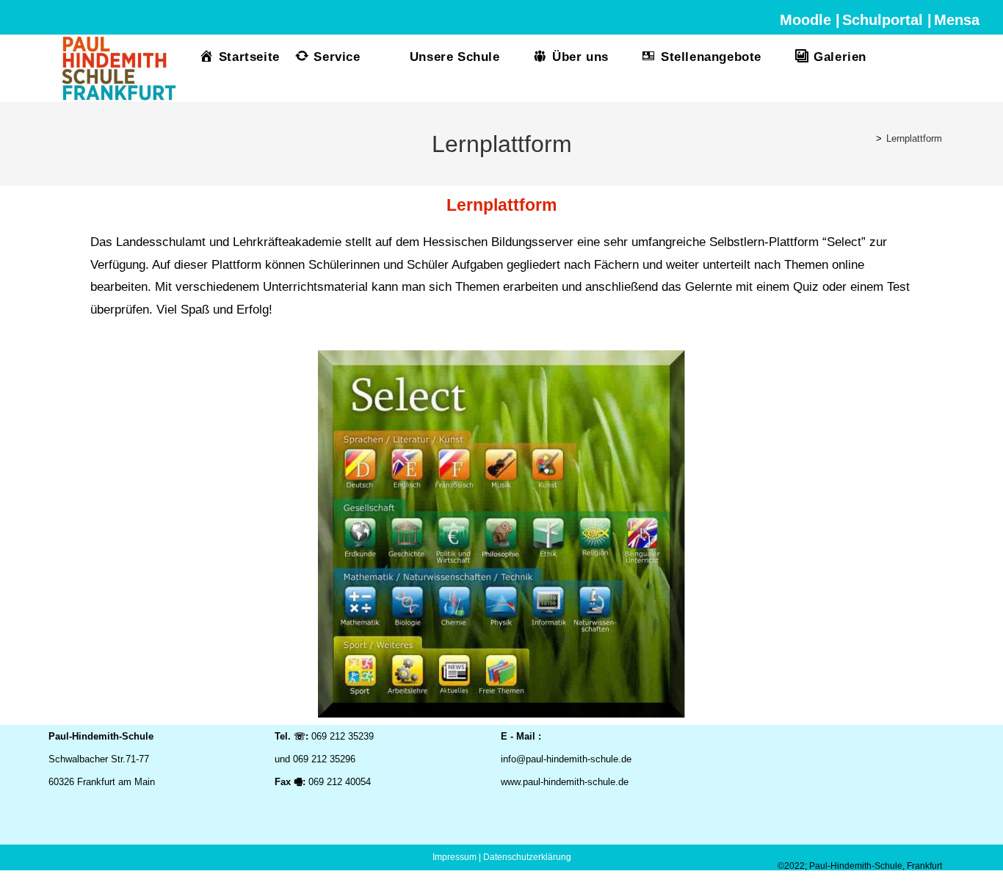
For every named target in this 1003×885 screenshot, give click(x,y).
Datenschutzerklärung (527, 857)
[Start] (868, 138)
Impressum (454, 857)
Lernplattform (914, 138)
